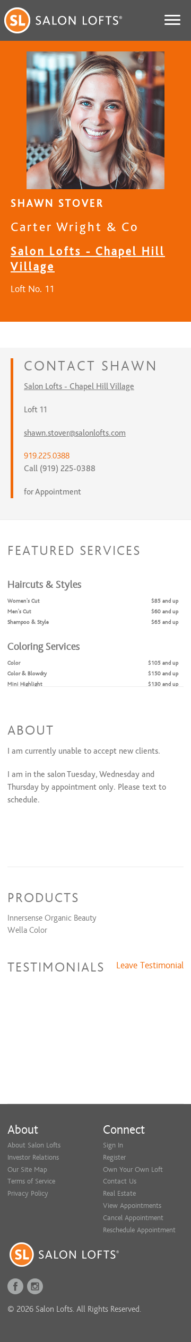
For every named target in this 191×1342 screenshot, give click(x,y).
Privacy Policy (27, 1193)
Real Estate (119, 1193)
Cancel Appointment (133, 1218)
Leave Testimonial (150, 965)
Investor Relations (33, 1157)
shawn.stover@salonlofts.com (75, 433)
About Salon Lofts (33, 1145)
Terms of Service (31, 1181)
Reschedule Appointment (139, 1230)
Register (114, 1157)
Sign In (113, 1145)
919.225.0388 (47, 456)
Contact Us (119, 1181)
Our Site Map (27, 1169)
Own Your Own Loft (133, 1169)
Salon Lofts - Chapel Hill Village (79, 386)
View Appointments (132, 1205)
